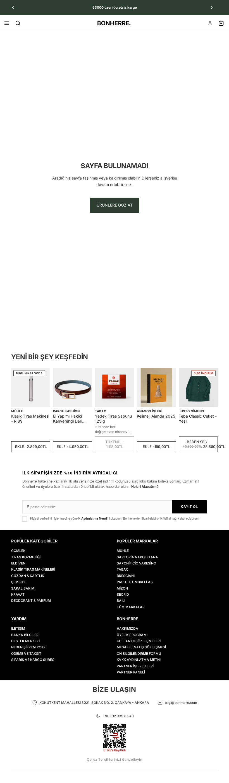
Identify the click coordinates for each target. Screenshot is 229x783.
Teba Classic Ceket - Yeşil (198, 418)
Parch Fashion (66, 411)
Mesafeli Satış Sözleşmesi (141, 647)
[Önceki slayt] (13, 7)
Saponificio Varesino (136, 563)
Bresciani (126, 575)
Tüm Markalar (131, 607)
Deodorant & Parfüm (31, 600)
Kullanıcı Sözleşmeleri (139, 641)
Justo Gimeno (191, 411)
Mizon (122, 588)
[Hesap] (210, 23)
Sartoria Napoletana (137, 557)
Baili (121, 600)
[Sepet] (221, 23)
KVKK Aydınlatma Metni (139, 660)
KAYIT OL (189, 507)
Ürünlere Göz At (115, 205)
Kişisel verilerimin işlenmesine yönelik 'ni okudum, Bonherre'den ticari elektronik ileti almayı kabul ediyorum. (114, 518)
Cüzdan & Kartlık (27, 575)
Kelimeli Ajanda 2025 (156, 416)
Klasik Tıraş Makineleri (33, 569)
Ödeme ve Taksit (26, 653)
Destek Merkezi (25, 641)
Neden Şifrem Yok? (28, 647)
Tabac (100, 411)
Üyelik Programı (132, 634)
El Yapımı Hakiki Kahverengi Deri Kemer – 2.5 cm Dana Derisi (72, 419)
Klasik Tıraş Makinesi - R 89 (30, 418)
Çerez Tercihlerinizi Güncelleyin (114, 759)
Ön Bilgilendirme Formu (139, 653)
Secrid (123, 594)
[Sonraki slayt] (212, 7)
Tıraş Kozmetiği (25, 557)
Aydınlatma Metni (94, 518)
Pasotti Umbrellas (135, 582)
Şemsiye (18, 582)
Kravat (18, 594)
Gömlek (18, 551)
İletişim (18, 628)
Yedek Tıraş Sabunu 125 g (113, 418)
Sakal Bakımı (23, 588)
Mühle (17, 411)
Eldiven (18, 563)
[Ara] (17, 23)
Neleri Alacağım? (145, 486)
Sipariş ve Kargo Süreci (33, 660)
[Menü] (6, 23)
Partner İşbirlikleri (135, 666)
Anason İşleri (150, 411)
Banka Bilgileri (25, 634)
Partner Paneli (131, 672)
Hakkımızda (127, 628)
